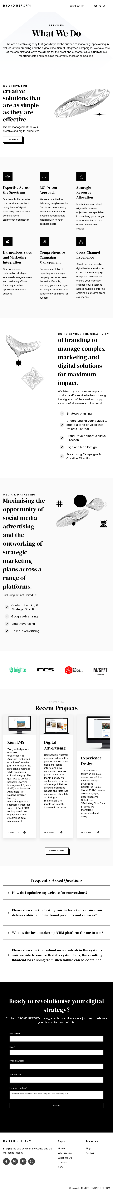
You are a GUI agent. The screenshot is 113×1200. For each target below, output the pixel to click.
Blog (87, 1148)
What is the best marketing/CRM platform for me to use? (57, 932)
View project (14, 832)
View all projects (56, 851)
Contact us (99, 6)
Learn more (13, 139)
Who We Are (65, 1153)
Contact (62, 1162)
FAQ (60, 1167)
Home (61, 1148)
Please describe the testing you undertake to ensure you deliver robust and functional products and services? (57, 912)
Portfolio (90, 1153)
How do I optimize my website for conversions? (49, 892)
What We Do (77, 6)
